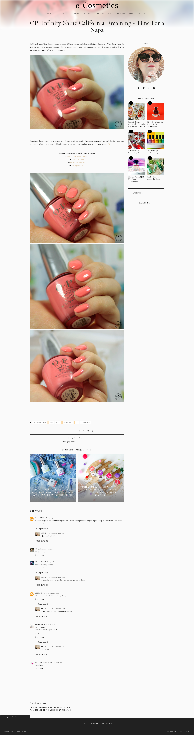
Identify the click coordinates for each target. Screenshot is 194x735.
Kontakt (121, 13)
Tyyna (37, 624)
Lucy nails (39, 593)
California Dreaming (40, 422)
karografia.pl (183, 731)
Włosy (76, 13)
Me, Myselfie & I (78, 165)
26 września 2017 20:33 (46, 549)
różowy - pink (86, 422)
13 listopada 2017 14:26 (57, 608)
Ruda (37, 549)
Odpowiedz (39, 524)
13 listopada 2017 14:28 (57, 577)
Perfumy (100, 13)
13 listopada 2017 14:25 (57, 646)
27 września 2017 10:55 (55, 662)
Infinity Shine (68, 422)
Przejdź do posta (52, 499)
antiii (43, 533)
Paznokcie (88, 13)
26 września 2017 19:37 (45, 518)
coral (51, 422)
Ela (36, 518)
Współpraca (134, 13)
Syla (37, 562)
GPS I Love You (78, 159)
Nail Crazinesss (41, 662)
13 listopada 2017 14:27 (57, 533)
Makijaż (50, 13)
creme (58, 422)
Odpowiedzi (43, 529)
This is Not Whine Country (77, 156)
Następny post (68, 442)
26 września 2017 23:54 (47, 624)
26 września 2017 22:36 (46, 562)
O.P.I (77, 422)
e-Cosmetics (97, 5)
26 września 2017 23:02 (51, 593)
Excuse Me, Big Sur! (77, 162)
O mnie (111, 13)
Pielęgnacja (63, 13)
